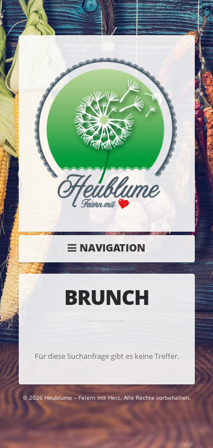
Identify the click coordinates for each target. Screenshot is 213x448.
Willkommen (109, 247)
